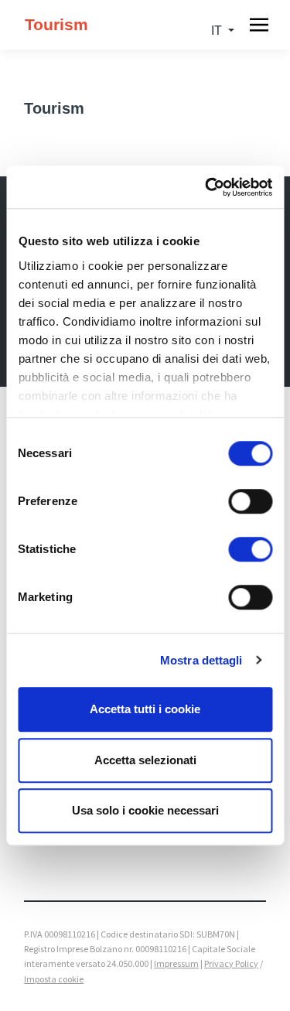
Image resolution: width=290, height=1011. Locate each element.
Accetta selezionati (145, 760)
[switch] (250, 501)
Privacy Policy (231, 963)
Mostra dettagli (201, 660)
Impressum (176, 963)
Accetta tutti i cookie (145, 709)
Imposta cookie (54, 979)
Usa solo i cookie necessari (145, 810)
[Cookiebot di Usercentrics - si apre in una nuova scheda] (206, 187)
